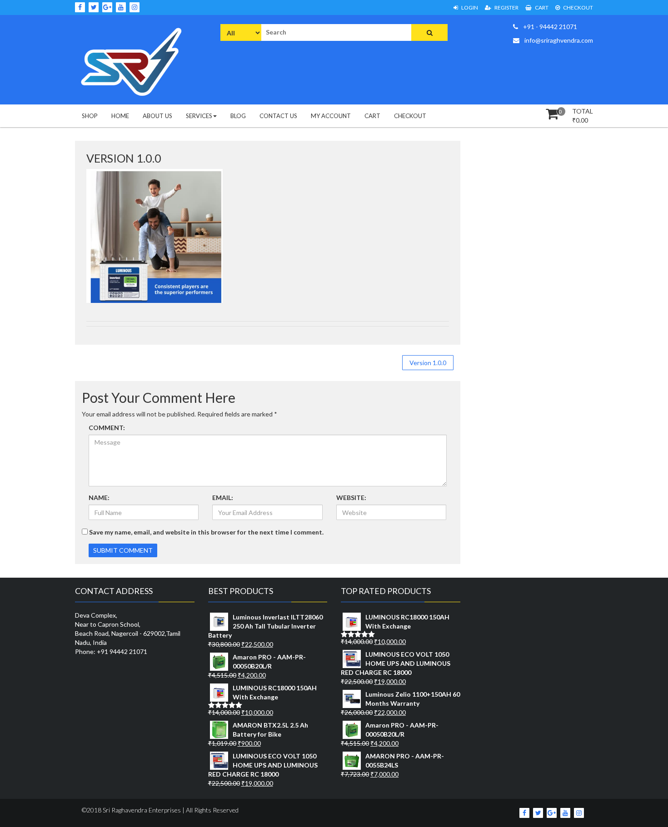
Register (506, 7)
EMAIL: (222, 497)
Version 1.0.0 (427, 362)
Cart (541, 7)
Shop (90, 115)
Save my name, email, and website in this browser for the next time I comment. (206, 532)
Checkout (577, 7)
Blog (238, 115)
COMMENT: (107, 427)
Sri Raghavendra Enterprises (141, 810)
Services (199, 115)
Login (469, 7)
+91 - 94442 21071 (549, 26)
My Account (331, 115)
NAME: (99, 497)
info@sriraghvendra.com (558, 40)
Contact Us (278, 115)
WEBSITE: (351, 497)
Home (120, 115)
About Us (157, 115)
